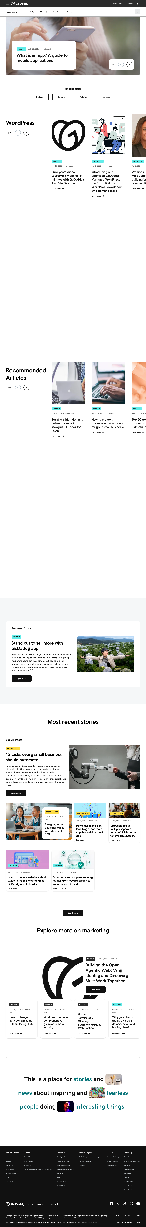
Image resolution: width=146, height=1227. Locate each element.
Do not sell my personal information (128, 1222)
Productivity (13, 748)
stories (82, 1079)
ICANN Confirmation (63, 1161)
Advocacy (70, 12)
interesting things (99, 1106)
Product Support (29, 1157)
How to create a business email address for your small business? (108, 423)
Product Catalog (62, 1186)
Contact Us (9, 1165)
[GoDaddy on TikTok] (125, 1205)
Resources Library (14, 12)
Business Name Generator (65, 1169)
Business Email (129, 1169)
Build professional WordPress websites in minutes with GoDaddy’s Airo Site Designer (68, 177)
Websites (83, 97)
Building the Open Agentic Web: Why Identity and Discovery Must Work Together (107, 972)
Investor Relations (12, 1173)
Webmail (60, 1173)
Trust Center (10, 1182)
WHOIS (59, 1177)
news (25, 1092)
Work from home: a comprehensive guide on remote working (56, 1022)
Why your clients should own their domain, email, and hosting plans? (123, 1022)
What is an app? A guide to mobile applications (42, 58)
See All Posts (14, 739)
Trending (56, 12)
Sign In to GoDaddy (112, 1157)
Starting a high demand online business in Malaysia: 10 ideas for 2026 (67, 425)
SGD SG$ (54, 1204)
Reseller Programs (85, 1161)
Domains (61, 97)
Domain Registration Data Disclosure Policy (38, 1169)
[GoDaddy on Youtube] (138, 1205)
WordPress (97, 161)
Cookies (137, 1215)
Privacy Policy (127, 1215)
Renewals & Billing (112, 1161)
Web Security (128, 1182)
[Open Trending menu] (62, 12)
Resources (27, 1165)
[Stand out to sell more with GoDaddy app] (105, 654)
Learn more (56, 189)
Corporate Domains (63, 1165)
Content (16, 637)
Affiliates (82, 1165)
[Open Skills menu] (36, 12)
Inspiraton (106, 97)
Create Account (111, 1165)
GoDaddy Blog (10, 1169)
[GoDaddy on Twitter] (131, 1205)
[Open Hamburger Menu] (7, 4)
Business (21, 49)
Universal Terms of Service (89, 1222)
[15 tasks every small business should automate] (104, 767)
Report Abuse (28, 1161)
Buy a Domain (128, 1157)
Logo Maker (128, 1186)
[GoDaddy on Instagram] (118, 1205)
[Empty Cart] (138, 3)
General (90, 959)
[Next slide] (129, 64)
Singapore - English (36, 1204)
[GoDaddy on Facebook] (112, 1205)
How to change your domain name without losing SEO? (21, 1020)
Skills (32, 12)
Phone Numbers (129, 1190)
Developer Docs (62, 1157)
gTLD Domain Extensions (132, 1161)
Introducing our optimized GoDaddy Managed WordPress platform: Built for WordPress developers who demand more (107, 181)
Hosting (126, 1177)
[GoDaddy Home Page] (15, 1204)
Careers (8, 1161)
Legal (7, 1177)
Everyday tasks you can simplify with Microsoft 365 (54, 829)
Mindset (43, 12)
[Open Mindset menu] (49, 12)
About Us (9, 1157)
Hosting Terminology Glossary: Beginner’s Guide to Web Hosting (90, 1021)
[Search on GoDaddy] (137, 11)
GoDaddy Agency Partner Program (90, 1157)
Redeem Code (61, 1182)
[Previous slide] (121, 64)
